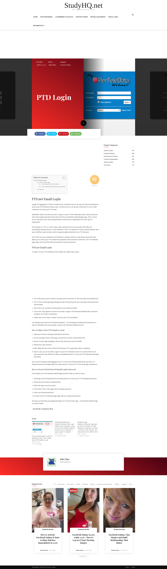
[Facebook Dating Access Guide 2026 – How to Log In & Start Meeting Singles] (83, 510)
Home (35, 17)
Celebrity (116, 484)
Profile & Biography (98, 17)
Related (42, 189)
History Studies (82, 17)
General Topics (65, 65)
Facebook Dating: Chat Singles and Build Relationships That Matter (119, 538)
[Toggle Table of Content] (63, 177)
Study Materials (46, 17)
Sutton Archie (44, 550)
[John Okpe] (52, 462)
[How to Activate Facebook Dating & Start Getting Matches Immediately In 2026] (48, 510)
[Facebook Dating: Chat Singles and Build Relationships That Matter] (119, 510)
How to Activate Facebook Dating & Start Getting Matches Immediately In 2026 (47, 538)
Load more (83, 556)
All (54, 484)
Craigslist (124, 484)
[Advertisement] (83, 44)
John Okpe (52, 65)
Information (38, 25)
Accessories (61, 484)
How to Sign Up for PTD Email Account (51, 184)
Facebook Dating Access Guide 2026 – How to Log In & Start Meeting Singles (83, 538)
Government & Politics (64, 17)
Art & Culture (70, 484)
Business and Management (104, 484)
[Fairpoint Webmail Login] (66, 429)
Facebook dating (47, 529)
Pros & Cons (113, 17)
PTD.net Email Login (40, 180)
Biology (92, 484)
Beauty (78, 484)
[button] (132, 15)
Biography (85, 484)
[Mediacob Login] (89, 429)
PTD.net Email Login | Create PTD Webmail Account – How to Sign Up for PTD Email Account (42, 438)
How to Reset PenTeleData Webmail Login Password (53, 186)
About (127, 567)
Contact (133, 567)
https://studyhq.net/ (65, 462)
